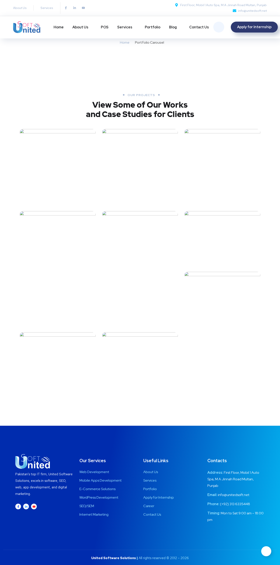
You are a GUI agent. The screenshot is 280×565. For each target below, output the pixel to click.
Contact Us (199, 27)
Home (59, 27)
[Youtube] (83, 8)
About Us (80, 27)
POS (104, 27)
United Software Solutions (113, 558)
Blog (173, 27)
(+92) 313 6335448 (235, 504)
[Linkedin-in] (75, 8)
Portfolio (152, 27)
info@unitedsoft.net (233, 495)
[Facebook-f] (66, 8)
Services (124, 27)
